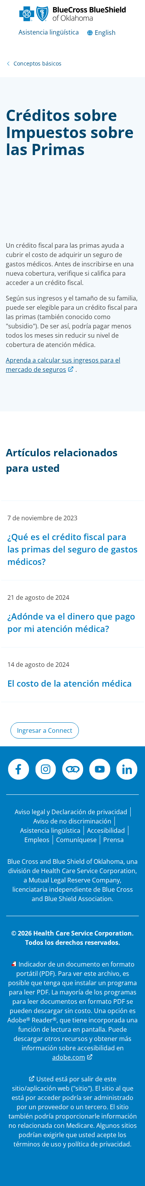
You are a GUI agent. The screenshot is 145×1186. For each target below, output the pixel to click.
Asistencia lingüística (49, 32)
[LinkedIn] (126, 770)
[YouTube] (99, 770)
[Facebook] (18, 770)
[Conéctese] (72, 770)
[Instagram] (45, 770)
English (104, 32)
